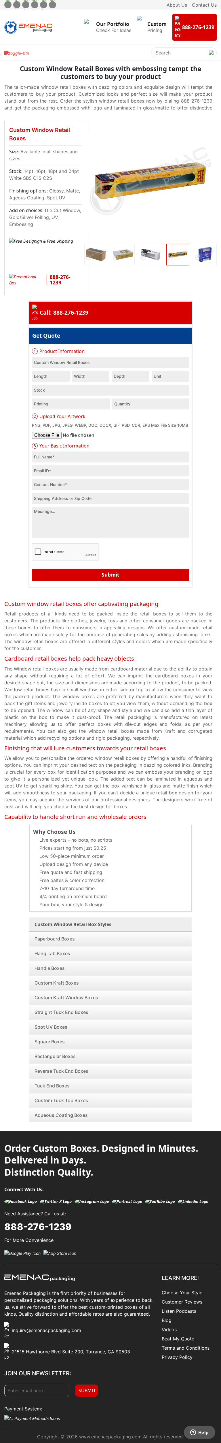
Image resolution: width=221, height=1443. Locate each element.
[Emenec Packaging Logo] (28, 27)
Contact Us (204, 5)
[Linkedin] (52, 4)
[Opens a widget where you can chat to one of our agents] (199, 1433)
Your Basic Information (61, 446)
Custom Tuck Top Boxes (61, 1100)
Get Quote (46, 335)
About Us (177, 5)
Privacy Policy (177, 1357)
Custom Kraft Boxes (57, 983)
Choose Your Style (182, 1292)
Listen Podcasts (179, 1311)
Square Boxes (50, 1042)
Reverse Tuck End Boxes (61, 1071)
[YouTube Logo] (160, 1201)
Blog (167, 1320)
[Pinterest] (34, 4)
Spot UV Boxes (51, 1027)
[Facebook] (8, 4)
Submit (110, 574)
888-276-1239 (37, 1226)
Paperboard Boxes (55, 939)
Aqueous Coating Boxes (61, 1115)
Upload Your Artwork (59, 416)
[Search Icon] (211, 57)
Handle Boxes (50, 968)
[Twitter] (16, 4)
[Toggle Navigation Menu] (16, 52)
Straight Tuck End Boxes (61, 1012)
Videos (169, 1329)
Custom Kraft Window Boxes (66, 997)
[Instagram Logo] (92, 1201)
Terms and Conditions (185, 1348)
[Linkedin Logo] (193, 1201)
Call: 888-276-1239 (64, 312)
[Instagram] (25, 4)
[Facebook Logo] (20, 1201)
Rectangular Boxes (55, 1056)
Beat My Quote (178, 1339)
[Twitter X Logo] (56, 1201)
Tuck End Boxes (52, 1086)
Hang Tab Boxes (52, 953)
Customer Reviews (182, 1302)
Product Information (59, 351)
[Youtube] (43, 4)
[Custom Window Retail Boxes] (150, 181)
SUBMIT (87, 1390)
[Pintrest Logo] (127, 1201)
